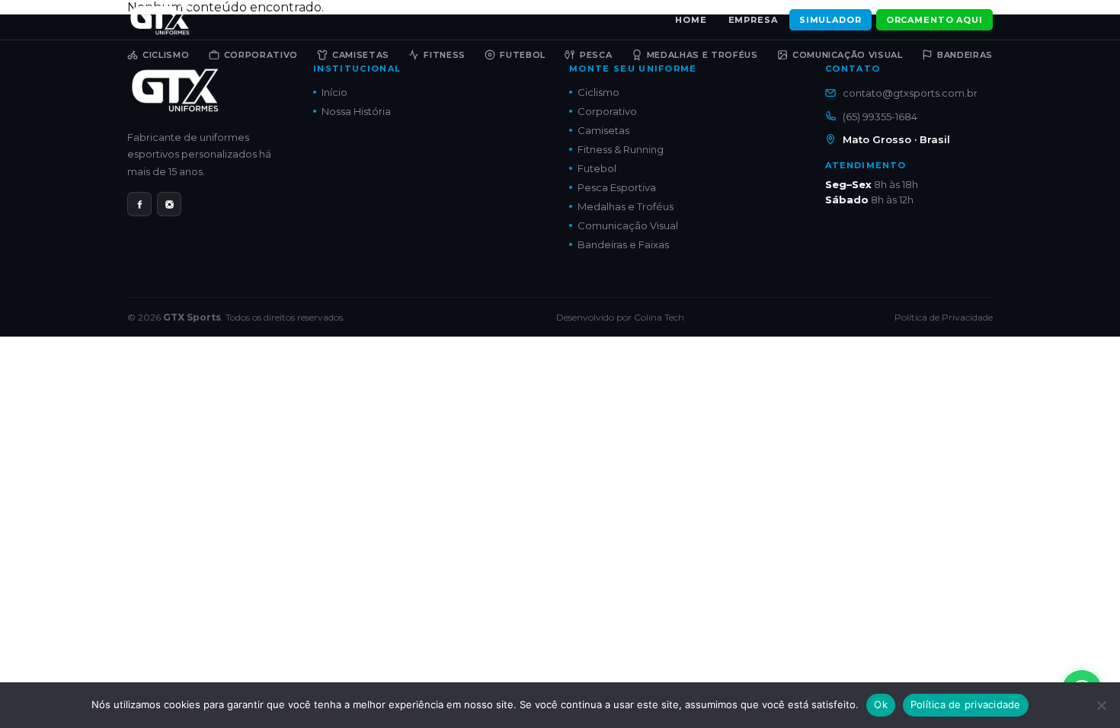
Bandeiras (965, 54)
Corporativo (261, 54)
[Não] (1101, 705)
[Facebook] (139, 204)
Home (691, 19)
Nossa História (356, 111)
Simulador (830, 19)
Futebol (523, 54)
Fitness (445, 54)
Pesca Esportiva (617, 187)
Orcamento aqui (934, 19)
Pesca (596, 54)
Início (334, 92)
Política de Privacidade (943, 317)
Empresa (753, 19)
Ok (881, 704)
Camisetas (360, 54)
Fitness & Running (621, 149)
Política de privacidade (965, 704)
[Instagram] (169, 204)
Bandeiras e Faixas (623, 244)
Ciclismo (165, 54)
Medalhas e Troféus (702, 54)
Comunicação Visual (847, 54)
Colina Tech (659, 317)
